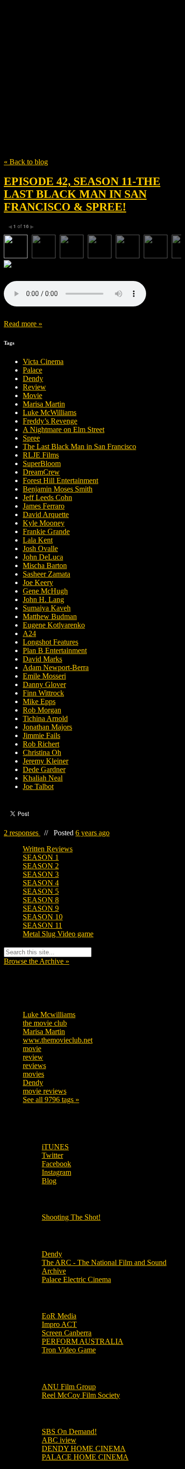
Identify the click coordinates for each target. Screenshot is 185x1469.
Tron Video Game (69, 1350)
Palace (32, 370)
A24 (29, 633)
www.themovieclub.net (57, 1040)
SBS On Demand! (69, 1431)
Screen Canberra (67, 1333)
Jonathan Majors (47, 727)
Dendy (33, 378)
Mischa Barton (45, 565)
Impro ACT (59, 1324)
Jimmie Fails (41, 735)
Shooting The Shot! (71, 1217)
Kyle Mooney (44, 523)
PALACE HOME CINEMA (85, 1457)
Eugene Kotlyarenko (54, 625)
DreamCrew (41, 472)
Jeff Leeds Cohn (47, 497)
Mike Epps (39, 701)
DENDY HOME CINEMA (84, 1448)
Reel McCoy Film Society (81, 1395)
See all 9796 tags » (51, 1099)
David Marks (42, 659)
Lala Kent (38, 540)
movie (32, 1048)
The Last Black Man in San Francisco (79, 446)
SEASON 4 (41, 883)
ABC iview (59, 1440)
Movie (32, 395)
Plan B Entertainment (55, 650)
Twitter (52, 1155)
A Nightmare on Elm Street (63, 429)
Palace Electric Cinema (76, 1279)
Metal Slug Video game (58, 934)
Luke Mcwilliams (49, 1014)
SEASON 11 (42, 925)
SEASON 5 (41, 891)
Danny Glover (44, 684)
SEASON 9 (41, 908)
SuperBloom (42, 463)
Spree (31, 438)
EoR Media (59, 1316)
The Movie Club (92, 57)
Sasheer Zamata (46, 574)
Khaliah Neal (43, 778)
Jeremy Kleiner (45, 761)
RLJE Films (41, 455)
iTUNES (55, 1147)
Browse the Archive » (36, 961)
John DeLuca (43, 557)
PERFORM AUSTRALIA (82, 1341)
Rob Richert (41, 744)
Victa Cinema (43, 361)
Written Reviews (48, 849)
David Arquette (46, 514)
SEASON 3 (41, 874)
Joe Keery (38, 582)
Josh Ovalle (40, 548)
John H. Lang (43, 599)
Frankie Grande (46, 531)
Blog (49, 1181)
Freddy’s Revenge (50, 421)
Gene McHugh (45, 591)
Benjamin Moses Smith (57, 489)
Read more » (23, 324)
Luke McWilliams (49, 412)
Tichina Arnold (45, 718)
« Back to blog (26, 162)
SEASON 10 (43, 917)
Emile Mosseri (44, 676)
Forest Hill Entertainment (60, 480)
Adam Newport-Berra (56, 667)
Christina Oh (42, 752)
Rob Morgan (42, 710)
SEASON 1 (41, 857)
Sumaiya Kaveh (47, 608)
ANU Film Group (69, 1387)
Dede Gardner (44, 769)
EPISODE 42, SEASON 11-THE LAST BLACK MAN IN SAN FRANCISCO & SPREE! (82, 194)
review (33, 1057)
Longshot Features (50, 642)
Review (34, 387)
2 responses (22, 833)
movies (33, 1074)
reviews (34, 1065)
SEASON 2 (41, 866)
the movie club (45, 1023)
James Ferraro (44, 506)
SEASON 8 (41, 900)
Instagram (56, 1172)
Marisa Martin (44, 404)
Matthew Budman (50, 616)
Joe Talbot (38, 786)
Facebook (56, 1164)
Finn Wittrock (43, 693)
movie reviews (44, 1091)
